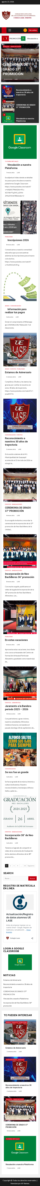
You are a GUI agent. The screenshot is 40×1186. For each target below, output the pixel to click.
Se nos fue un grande (17, 772)
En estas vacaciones (16, 640)
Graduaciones (17, 504)
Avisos (7, 306)
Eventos (13, 369)
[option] (20, 63)
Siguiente (31, 866)
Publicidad (9, 237)
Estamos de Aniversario (18, 372)
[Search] (21, 30)
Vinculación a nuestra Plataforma (15, 998)
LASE (16, 79)
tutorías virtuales (10, 46)
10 (25, 866)
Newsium (14, 1183)
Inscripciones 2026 (18, 240)
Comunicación (15, 306)
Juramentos (16, 702)
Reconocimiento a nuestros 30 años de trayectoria (16, 441)
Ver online (33, 30)
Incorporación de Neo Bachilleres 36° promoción (25, 119)
